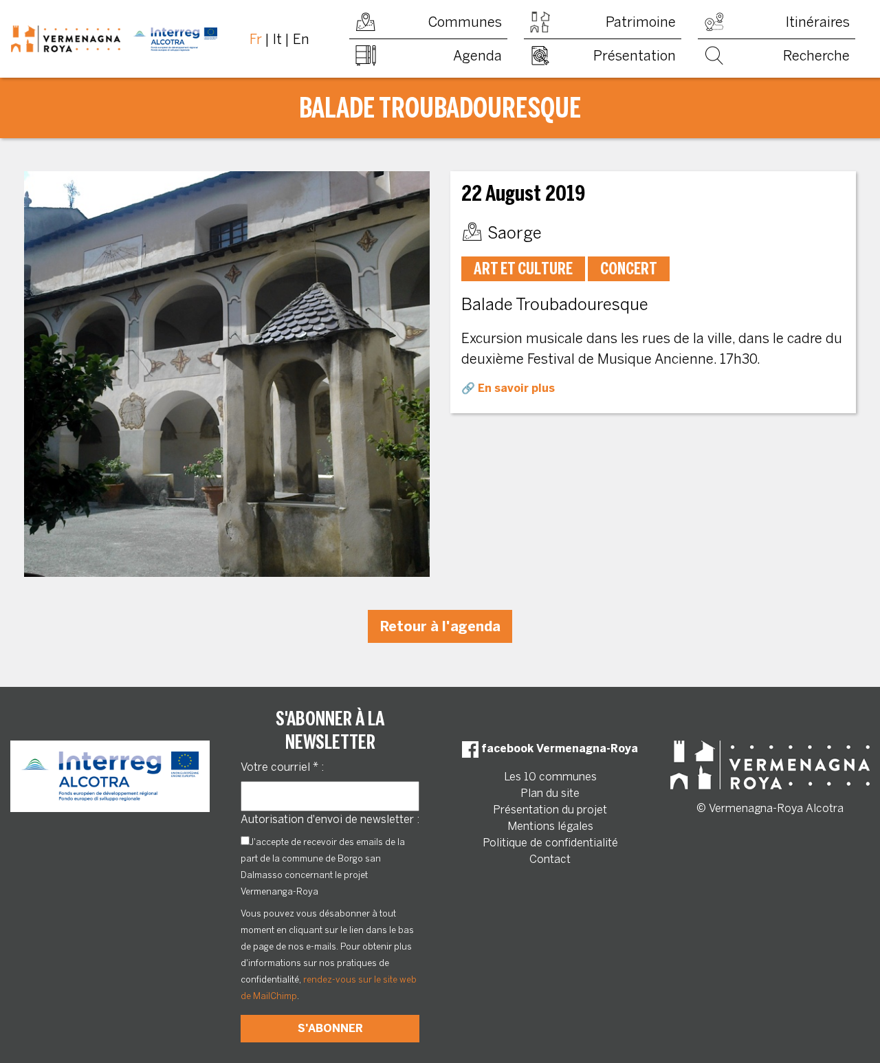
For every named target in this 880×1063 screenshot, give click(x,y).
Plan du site (550, 793)
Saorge (514, 233)
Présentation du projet (550, 809)
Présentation (634, 55)
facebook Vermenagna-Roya (558, 748)
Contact (550, 859)
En (301, 39)
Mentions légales (550, 826)
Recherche (816, 55)
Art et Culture (523, 268)
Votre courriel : (282, 767)
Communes (465, 22)
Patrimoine (641, 22)
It (277, 39)
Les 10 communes (550, 776)
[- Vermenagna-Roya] (114, 39)
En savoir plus (516, 388)
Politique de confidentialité (550, 842)
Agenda (477, 55)
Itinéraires (818, 22)
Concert (628, 268)
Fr (256, 39)
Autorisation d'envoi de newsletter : (330, 819)
